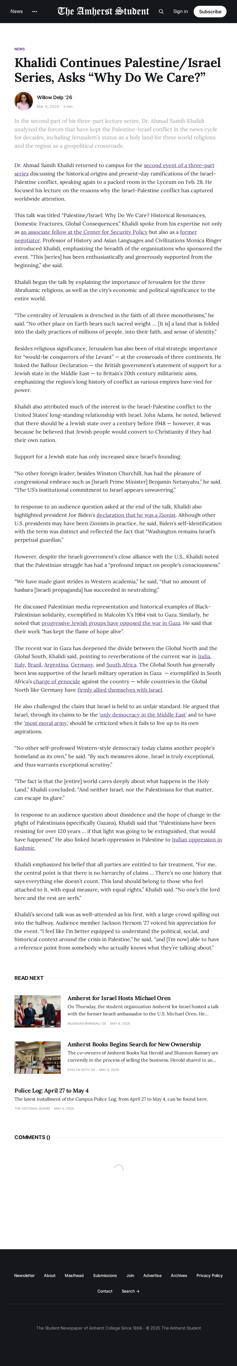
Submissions (105, 1275)
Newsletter (24, 1275)
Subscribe (210, 11)
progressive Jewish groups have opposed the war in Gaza (111, 623)
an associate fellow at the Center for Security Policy (84, 232)
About (49, 1275)
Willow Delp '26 (54, 97)
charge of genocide (56, 681)
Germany (82, 664)
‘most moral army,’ (46, 723)
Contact (104, 1291)
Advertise (152, 1275)
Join (130, 1275)
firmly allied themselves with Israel (119, 689)
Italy (19, 664)
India (204, 656)
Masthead (74, 1275)
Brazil (34, 664)
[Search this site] (161, 11)
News (16, 11)
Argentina (56, 664)
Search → (131, 1291)
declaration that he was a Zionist (136, 515)
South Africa (121, 664)
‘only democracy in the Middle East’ (142, 714)
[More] (34, 11)
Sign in (180, 11)
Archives (179, 1275)
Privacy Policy (210, 1275)
